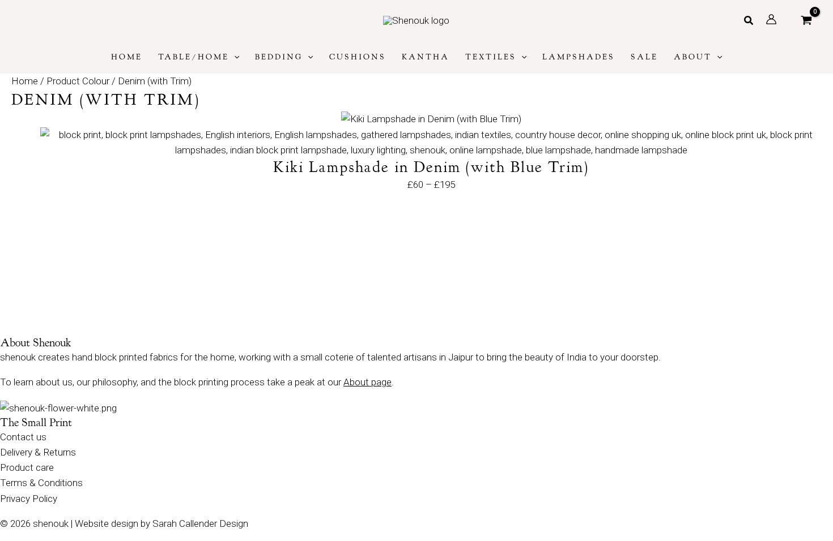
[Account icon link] (771, 19)
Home (126, 57)
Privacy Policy (28, 498)
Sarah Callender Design (200, 523)
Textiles (490, 57)
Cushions (357, 57)
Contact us (23, 437)
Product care (27, 467)
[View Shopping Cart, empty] (806, 20)
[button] (749, 21)
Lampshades (578, 57)
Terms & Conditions (41, 482)
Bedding (279, 57)
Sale (644, 57)
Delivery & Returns (38, 452)
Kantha (425, 57)
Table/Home (193, 57)
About (693, 57)
